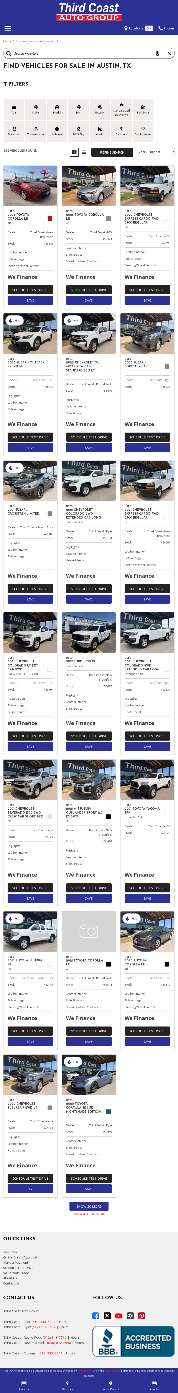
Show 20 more (89, 1206)
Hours (63, 1321)
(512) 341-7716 (55, 1337)
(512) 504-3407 (44, 1327)
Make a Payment (15, 1262)
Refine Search (112, 152)
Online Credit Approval (20, 1257)
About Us (10, 1278)
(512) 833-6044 (43, 1321)
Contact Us (11, 1283)
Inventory (10, 1252)
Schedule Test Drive (30, 290)
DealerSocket (112, 1370)
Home (7, 41)
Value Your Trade (16, 1273)
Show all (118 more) (89, 1213)
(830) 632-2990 (59, 1342)
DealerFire (83, 1370)
